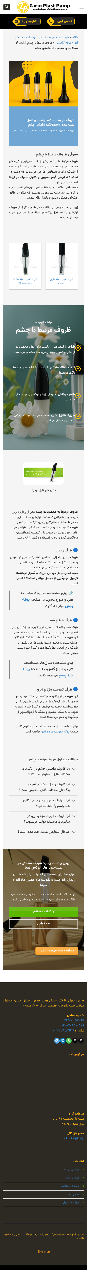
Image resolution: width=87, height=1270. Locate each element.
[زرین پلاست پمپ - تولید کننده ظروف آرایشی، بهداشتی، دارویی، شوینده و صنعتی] (43, 7)
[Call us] (69, 1041)
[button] (81, 7)
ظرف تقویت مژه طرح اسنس (61, 281)
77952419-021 (63, 1030)
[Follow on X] (81, 1041)
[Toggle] (74, 769)
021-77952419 (73, 1020)
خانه (75, 37)
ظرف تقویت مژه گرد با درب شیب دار (25, 281)
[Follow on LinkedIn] (63, 1041)
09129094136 (74, 1139)
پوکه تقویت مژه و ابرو (55, 731)
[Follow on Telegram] (57, 1041)
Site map (43, 1252)
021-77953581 (72, 1025)
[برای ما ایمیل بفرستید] (75, 1041)
